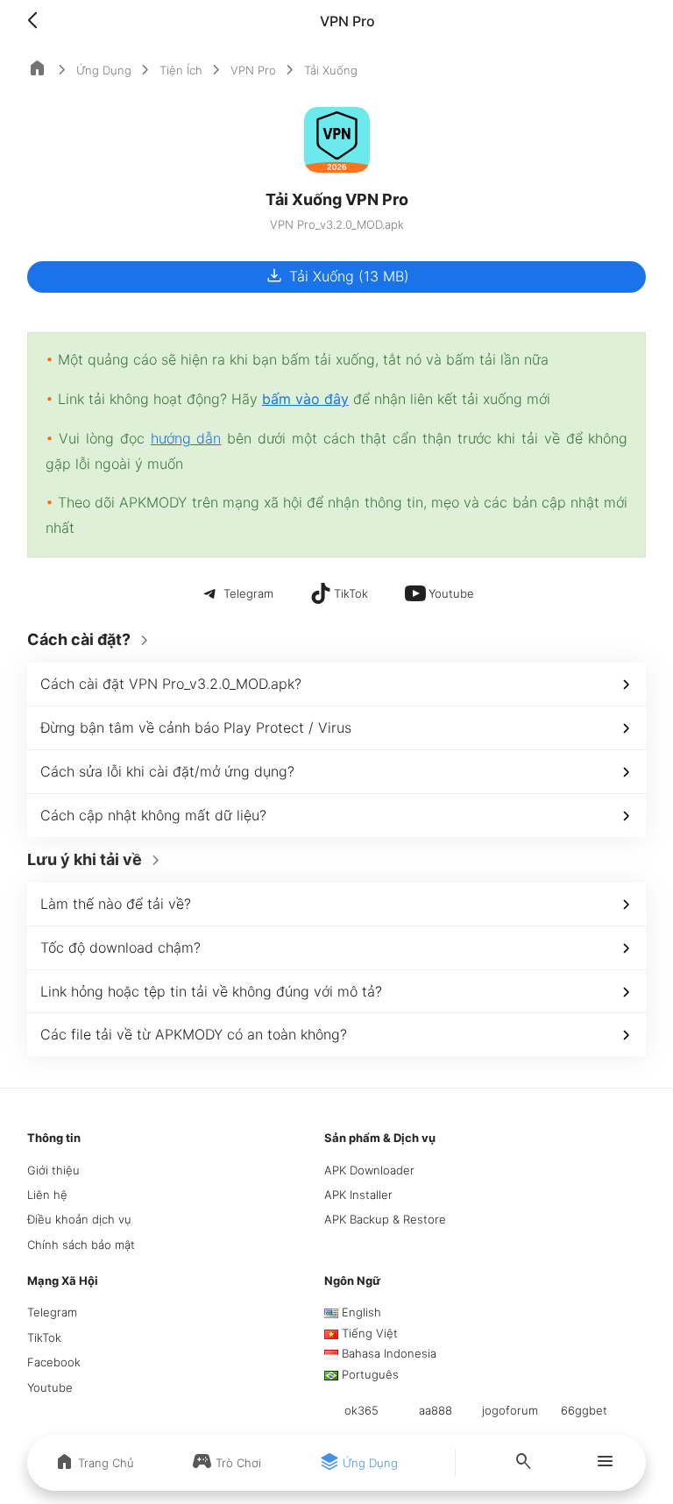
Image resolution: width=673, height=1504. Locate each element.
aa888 (435, 1410)
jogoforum (510, 1410)
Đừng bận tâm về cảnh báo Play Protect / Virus (195, 727)
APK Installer (358, 1195)
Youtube (50, 1387)
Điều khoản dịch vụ (79, 1219)
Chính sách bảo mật (81, 1245)
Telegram (52, 1312)
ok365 (361, 1410)
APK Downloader (369, 1170)
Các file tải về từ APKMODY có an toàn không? (193, 1034)
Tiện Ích (180, 70)
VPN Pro (253, 70)
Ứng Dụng (103, 70)
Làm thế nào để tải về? (115, 903)
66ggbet (584, 1410)
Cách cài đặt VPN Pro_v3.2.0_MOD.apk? (170, 683)
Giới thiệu (53, 1170)
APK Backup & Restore (385, 1219)
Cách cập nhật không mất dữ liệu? (153, 815)
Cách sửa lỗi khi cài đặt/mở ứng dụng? (167, 771)
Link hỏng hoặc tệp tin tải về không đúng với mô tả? (211, 991)
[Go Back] (37, 21)
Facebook (54, 1362)
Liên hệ (47, 1195)
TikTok (44, 1337)
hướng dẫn (186, 438)
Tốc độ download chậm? (120, 947)
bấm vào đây (305, 399)
